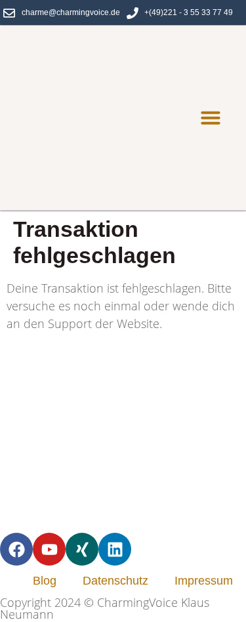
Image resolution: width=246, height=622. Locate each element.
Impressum (203, 580)
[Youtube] (49, 549)
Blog (44, 580)
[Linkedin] (114, 549)
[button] (210, 117)
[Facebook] (16, 549)
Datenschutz (115, 580)
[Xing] (82, 549)
